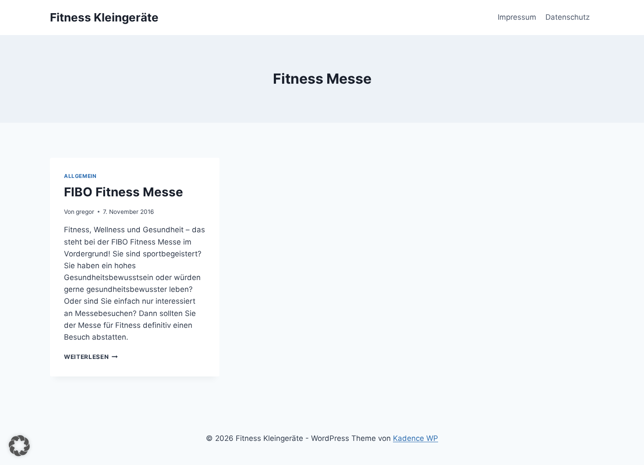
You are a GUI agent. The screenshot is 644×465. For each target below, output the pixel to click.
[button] (19, 445)
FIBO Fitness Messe (123, 192)
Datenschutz (567, 17)
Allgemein (80, 176)
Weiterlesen (91, 356)
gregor (85, 211)
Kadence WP (415, 438)
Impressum (517, 17)
